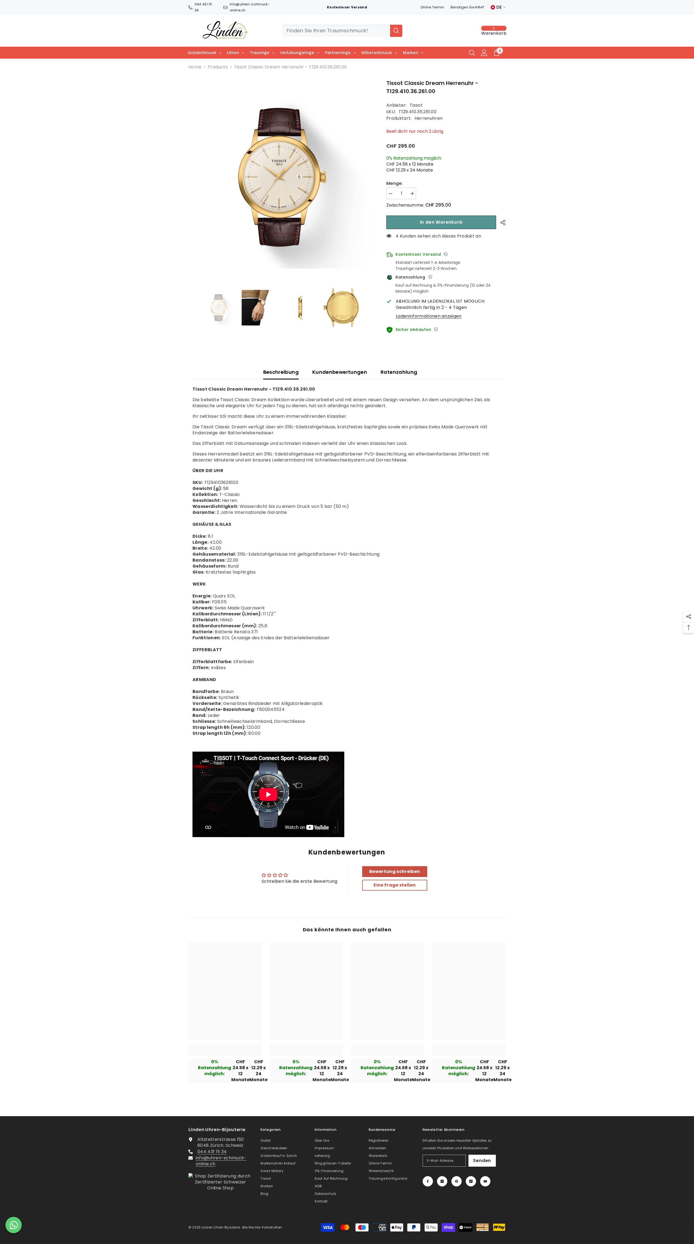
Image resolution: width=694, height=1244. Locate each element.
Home (194, 67)
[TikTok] (471, 1181)
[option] (279, 177)
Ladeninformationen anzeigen (429, 316)
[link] (225, 1053)
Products (218, 67)
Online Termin (432, 7)
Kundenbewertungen (339, 372)
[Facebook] (428, 1181)
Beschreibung (281, 372)
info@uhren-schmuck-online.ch (221, 1161)
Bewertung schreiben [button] (394, 871)
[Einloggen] (484, 52)
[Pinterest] (456, 1181)
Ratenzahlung (399, 372)
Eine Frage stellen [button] (395, 885)
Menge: (394, 183)
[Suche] (342, 31)
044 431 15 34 (212, 1151)
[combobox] (336, 31)
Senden (482, 1160)
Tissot (416, 105)
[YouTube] (485, 1181)
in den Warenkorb (441, 222)
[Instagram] (442, 1181)
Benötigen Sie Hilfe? (467, 7)
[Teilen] (501, 222)
